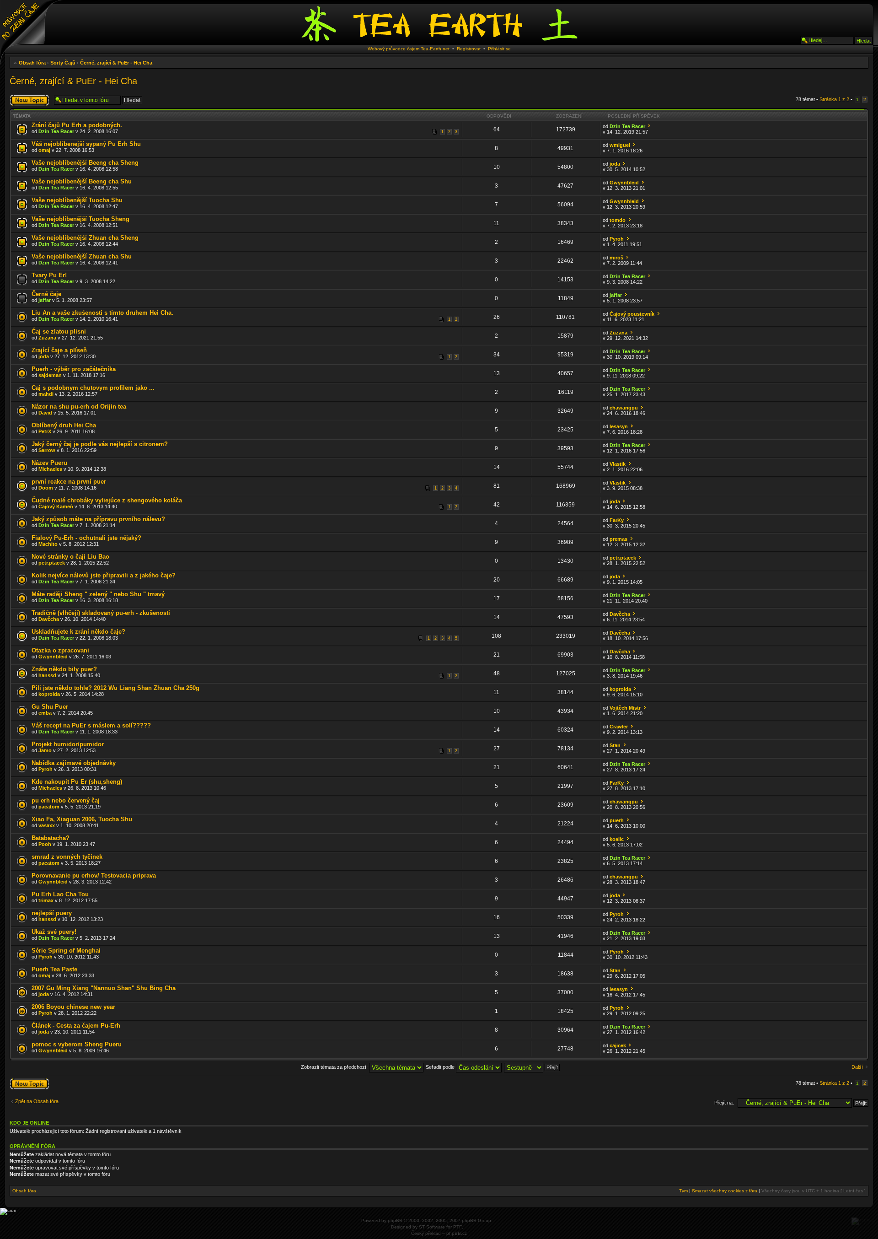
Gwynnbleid (624, 182)
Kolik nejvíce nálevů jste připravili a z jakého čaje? (104, 575)
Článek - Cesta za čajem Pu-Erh (76, 1025)
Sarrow (46, 450)
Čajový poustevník (632, 314)
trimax (46, 900)
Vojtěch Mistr (625, 708)
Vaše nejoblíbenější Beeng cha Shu (82, 181)
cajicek (618, 1045)
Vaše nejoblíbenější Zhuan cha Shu (82, 256)
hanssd (47, 675)
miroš (616, 257)
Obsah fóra (32, 62)
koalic (617, 839)
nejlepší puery (52, 913)
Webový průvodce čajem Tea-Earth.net (409, 48)
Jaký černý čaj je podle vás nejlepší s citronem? (100, 444)
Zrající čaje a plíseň (59, 350)
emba (45, 713)
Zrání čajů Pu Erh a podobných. (77, 125)
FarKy (617, 520)
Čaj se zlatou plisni (59, 331)
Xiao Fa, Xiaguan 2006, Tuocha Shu (82, 819)
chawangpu (624, 407)
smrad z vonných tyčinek (67, 856)
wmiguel (620, 145)
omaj (44, 150)
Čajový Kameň (55, 506)
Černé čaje (46, 294)
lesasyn (619, 426)
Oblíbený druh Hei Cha (64, 425)
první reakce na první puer (69, 481)
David (45, 412)
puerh (617, 820)
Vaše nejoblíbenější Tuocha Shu (77, 200)
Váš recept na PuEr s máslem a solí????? (91, 725)
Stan (615, 745)
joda (615, 164)
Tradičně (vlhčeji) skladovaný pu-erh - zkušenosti (101, 612)
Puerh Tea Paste (54, 969)
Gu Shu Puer (50, 706)
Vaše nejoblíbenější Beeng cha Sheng (85, 162)
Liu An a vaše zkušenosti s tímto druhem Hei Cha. (102, 312)
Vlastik (618, 464)
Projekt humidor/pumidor (68, 744)
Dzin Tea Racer (56, 131)
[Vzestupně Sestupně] (532, 1067)
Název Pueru (49, 462)
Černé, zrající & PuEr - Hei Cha (116, 62)
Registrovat (469, 48)
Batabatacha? (51, 838)
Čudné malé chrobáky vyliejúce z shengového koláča (107, 500)
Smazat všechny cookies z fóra (724, 1190)
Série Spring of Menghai (66, 950)
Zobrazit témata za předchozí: (335, 1067)
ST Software (432, 1226)
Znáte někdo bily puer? (64, 669)
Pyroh (617, 239)
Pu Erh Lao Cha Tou (60, 894)
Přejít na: (724, 1102)
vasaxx (46, 825)
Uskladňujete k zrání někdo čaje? (78, 631)
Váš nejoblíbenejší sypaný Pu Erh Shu (86, 143)
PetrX (44, 431)
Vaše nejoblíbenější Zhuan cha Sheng (85, 237)
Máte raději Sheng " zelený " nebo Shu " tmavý (98, 594)
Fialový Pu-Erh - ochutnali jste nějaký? (86, 537)
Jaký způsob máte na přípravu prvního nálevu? (98, 519)
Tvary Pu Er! (49, 275)
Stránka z (834, 99)
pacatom (48, 806)
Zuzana (47, 337)
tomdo (618, 220)
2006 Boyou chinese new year (73, 1006)
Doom (45, 487)
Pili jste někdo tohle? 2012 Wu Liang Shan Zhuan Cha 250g (115, 687)
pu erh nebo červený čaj (66, 800)
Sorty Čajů (62, 62)
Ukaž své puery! (54, 931)
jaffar (44, 300)
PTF (457, 1226)
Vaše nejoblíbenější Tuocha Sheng (80, 218)
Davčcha (48, 619)
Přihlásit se (499, 48)
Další (857, 1067)
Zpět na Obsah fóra (37, 1101)
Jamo (45, 750)
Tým (683, 1190)
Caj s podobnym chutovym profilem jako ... (93, 387)
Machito (48, 544)
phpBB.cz (456, 1233)
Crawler (619, 726)
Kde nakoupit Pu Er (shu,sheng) (77, 781)
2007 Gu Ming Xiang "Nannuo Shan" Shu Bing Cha (104, 988)
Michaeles (50, 469)
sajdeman (50, 375)
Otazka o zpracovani (60, 650)
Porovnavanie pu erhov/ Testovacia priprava (94, 875)
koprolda (49, 694)
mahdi (46, 394)
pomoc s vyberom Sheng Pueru (77, 1044)
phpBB (395, 1220)
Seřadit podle (441, 1067)
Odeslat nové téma (24, 99)
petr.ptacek (51, 563)
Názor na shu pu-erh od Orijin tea (79, 406)
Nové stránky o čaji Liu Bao (70, 556)
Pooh (44, 844)
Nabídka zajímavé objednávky (74, 763)
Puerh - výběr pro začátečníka (74, 369)
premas (618, 539)
